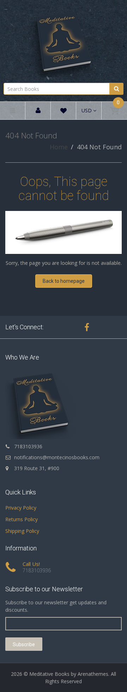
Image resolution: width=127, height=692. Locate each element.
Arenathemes (93, 674)
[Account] (38, 111)
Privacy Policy (20, 507)
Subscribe (24, 644)
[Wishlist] (63, 112)
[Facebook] (86, 327)
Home (59, 147)
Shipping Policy (22, 531)
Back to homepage (64, 281)
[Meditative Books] (63, 40)
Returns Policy (21, 519)
